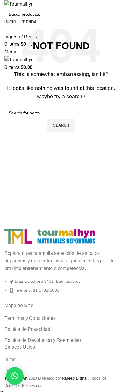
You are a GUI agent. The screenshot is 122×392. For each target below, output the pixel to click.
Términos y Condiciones (30, 318)
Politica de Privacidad (27, 329)
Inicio (10, 359)
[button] (15, 376)
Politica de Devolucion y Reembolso (42, 340)
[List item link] (61, 288)
